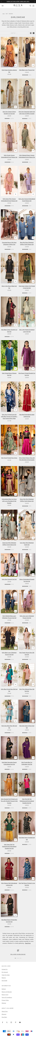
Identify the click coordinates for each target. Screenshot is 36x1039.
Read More (28, 943)
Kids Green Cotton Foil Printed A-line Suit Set (27, 287)
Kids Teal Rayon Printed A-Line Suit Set (27, 884)
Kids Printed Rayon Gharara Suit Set (9, 374)
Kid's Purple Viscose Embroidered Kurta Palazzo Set (9, 156)
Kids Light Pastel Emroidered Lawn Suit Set (26, 330)
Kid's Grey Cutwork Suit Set (9, 579)
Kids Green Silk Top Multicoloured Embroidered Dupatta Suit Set (9, 846)
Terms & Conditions (7, 997)
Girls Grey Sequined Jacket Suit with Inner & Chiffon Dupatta (27, 112)
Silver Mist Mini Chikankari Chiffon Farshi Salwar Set (27, 500)
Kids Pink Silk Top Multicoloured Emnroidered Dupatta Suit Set (27, 801)
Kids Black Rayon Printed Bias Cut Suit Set (9, 921)
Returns (4, 978)
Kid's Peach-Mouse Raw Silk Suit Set (26, 653)
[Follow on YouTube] (20, 1022)
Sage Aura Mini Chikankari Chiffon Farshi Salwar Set (9, 544)
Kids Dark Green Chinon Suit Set (26, 727)
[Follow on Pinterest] (15, 1022)
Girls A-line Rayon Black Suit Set (9, 287)
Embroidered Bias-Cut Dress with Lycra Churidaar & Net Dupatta (9, 501)
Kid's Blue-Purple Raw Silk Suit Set (9, 690)
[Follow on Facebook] (2, 1022)
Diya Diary (4, 1017)
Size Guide (4, 980)
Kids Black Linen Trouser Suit (26, 70)
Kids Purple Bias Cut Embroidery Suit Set (26, 763)
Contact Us (4, 969)
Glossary (4, 1014)
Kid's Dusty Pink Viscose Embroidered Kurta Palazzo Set (9, 200)
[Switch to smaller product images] (33, 33)
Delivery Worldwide (18, 954)
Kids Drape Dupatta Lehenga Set (9, 71)
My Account (5, 972)
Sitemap (4, 1003)
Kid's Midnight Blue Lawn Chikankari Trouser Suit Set (9, 617)
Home (4, 13)
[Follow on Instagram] (11, 1022)
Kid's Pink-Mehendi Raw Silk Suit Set (26, 690)
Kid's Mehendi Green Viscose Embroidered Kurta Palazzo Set (27, 156)
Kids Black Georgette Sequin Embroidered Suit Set (9, 763)
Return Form (5, 994)
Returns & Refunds (7, 992)
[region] (18, 952)
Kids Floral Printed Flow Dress (9, 458)
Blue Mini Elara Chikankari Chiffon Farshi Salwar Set (27, 243)
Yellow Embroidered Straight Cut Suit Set (26, 580)
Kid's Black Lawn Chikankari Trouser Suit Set (9, 653)
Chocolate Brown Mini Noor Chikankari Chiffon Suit (9, 243)
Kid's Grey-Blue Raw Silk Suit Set (9, 727)
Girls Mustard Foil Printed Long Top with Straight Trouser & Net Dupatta (9, 801)
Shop (7, 13)
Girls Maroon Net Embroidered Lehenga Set (9, 884)
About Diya (5, 1011)
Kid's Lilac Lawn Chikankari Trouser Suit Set (27, 617)
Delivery (4, 989)
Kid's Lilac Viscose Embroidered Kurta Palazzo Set (27, 200)
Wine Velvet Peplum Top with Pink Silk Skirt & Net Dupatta (27, 459)
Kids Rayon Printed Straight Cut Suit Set (27, 374)
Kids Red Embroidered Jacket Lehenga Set (26, 415)
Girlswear (11, 13)
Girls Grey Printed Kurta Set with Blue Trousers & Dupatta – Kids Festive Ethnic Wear (9, 416)
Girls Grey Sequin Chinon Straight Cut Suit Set (9, 112)
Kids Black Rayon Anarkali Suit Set (27, 838)
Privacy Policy (5, 1000)
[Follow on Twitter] (7, 1022)
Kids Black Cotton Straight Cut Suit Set (9, 330)
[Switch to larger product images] (30, 33)
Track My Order (6, 975)
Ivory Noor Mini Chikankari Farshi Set (27, 544)
